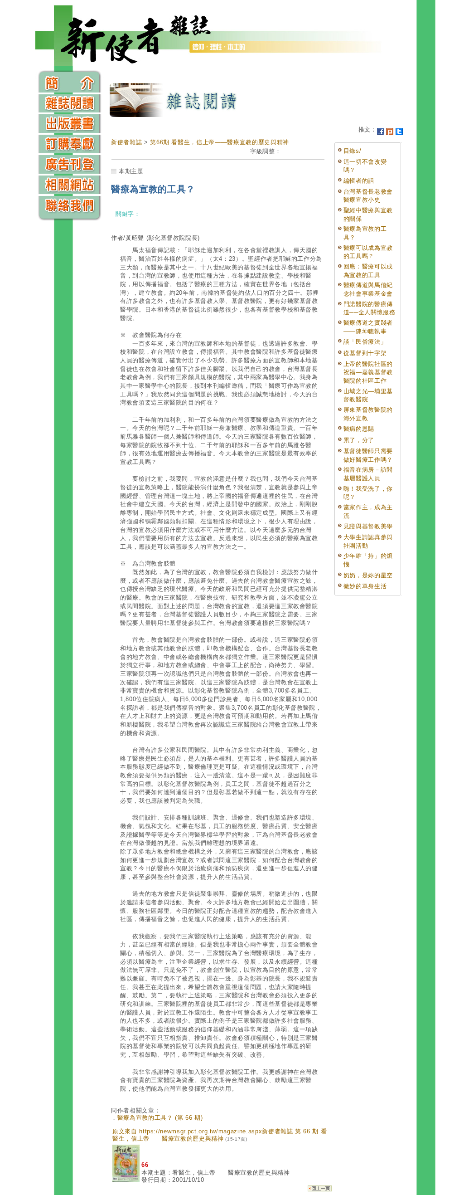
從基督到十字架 (365, 353)
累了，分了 (358, 440)
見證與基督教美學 (368, 526)
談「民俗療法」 (365, 341)
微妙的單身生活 (365, 586)
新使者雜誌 (126, 142)
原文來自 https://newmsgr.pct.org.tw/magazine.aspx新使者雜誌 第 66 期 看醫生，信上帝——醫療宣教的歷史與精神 (219, 1135)
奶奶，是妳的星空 (368, 575)
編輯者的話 (358, 180)
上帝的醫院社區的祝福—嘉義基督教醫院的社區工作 (368, 372)
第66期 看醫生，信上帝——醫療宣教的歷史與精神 (219, 142)
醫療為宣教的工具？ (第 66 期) (160, 1117)
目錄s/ (352, 150)
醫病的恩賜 (358, 428)
